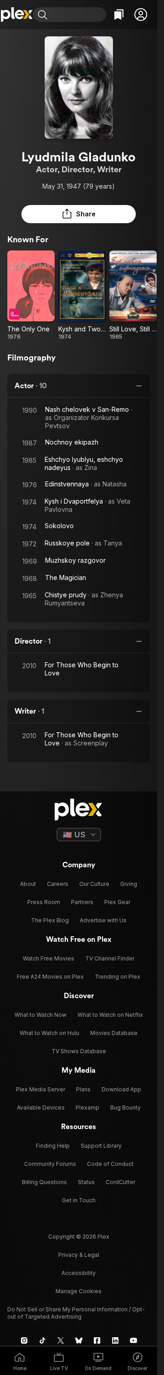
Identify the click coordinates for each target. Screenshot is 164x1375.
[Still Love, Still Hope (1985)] (133, 295)
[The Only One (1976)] (31, 295)
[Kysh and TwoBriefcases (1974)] (82, 295)
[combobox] (78, 14)
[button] (141, 14)
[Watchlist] (119, 14)
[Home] (16, 14)
